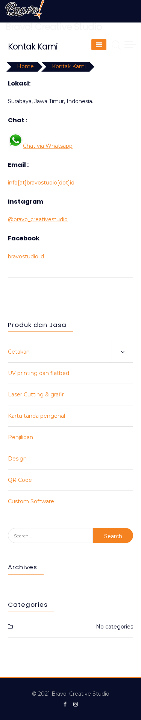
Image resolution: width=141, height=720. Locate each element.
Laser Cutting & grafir (36, 394)
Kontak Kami (69, 66)
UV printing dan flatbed (38, 373)
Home (25, 66)
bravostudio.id (26, 256)
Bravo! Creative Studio (53, 26)
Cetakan (19, 351)
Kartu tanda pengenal (36, 415)
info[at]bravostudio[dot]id (41, 182)
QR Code (20, 480)
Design (17, 458)
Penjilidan (20, 437)
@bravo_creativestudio (38, 219)
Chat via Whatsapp (48, 145)
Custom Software (31, 501)
